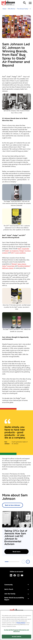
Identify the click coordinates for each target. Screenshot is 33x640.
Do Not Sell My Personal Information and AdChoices (16, 630)
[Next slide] (28, 562)
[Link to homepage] (8, 3)
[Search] (24, 3)
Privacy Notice (21, 623)
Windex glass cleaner (19, 264)
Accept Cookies (16, 636)
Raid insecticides (23, 248)
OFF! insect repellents (18, 253)
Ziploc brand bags (8, 266)
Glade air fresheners (12, 251)
